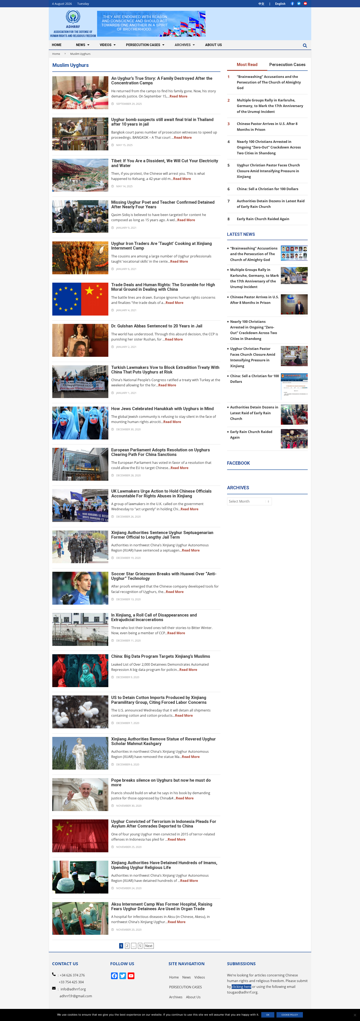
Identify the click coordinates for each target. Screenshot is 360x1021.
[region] (151, 23)
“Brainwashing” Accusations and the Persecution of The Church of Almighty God (269, 82)
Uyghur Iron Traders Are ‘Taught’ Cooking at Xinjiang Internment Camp (161, 246)
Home (56, 54)
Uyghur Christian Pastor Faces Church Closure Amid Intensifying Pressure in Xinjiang (268, 171)
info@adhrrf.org (73, 989)
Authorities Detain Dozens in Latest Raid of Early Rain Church (254, 413)
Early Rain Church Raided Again (263, 219)
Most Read (247, 64)
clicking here (241, 986)
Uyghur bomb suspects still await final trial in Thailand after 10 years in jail (162, 122)
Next (148, 946)
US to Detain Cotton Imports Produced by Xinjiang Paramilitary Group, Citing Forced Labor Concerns (159, 700)
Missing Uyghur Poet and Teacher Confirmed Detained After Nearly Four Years (163, 204)
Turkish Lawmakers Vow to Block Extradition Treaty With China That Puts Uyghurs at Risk (165, 369)
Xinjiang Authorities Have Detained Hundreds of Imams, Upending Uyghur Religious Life (164, 865)
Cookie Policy (289, 1015)
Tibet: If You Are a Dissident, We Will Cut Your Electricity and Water (164, 163)
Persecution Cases (287, 64)
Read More (178, 96)
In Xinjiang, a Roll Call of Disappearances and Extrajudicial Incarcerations (154, 617)
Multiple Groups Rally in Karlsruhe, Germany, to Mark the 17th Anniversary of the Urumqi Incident (270, 106)
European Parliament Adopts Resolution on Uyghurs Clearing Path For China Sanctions (160, 452)
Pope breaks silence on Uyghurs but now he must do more (161, 782)
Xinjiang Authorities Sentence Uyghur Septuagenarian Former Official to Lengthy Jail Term (162, 535)
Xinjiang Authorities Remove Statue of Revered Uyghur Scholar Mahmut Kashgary (163, 741)
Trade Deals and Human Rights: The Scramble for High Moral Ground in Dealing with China (163, 287)
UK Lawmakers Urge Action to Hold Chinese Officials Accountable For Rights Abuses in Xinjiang (161, 493)
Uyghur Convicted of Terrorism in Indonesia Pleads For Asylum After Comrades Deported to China (163, 824)
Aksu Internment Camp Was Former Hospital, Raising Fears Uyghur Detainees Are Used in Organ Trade (161, 906)
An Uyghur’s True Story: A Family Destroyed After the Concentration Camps (161, 80)
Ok (267, 1015)
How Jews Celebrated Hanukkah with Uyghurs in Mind (162, 408)
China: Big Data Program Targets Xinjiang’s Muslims (160, 656)
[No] (355, 1015)
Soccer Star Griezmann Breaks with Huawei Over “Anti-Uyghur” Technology (163, 576)
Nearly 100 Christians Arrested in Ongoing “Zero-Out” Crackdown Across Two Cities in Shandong (269, 147)
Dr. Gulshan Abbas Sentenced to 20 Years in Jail (156, 325)
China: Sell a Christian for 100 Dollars (267, 189)
